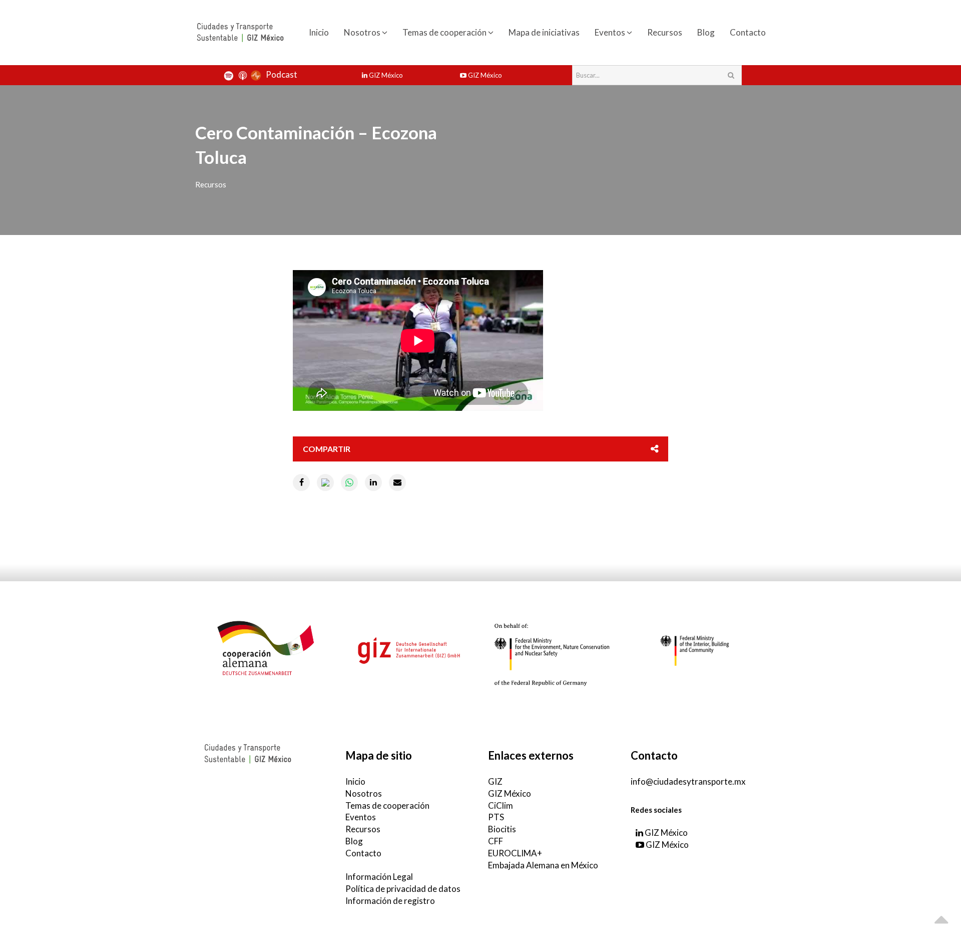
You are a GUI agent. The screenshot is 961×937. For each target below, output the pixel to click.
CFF (495, 841)
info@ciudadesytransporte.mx (688, 781)
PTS (496, 817)
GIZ (495, 781)
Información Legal (379, 876)
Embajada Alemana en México (543, 865)
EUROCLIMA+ (515, 853)
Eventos (611, 32)
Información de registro (390, 900)
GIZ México (385, 75)
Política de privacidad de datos (402, 888)
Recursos (664, 32)
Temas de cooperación (445, 32)
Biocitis (502, 829)
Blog (706, 32)
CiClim (500, 805)
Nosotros (363, 32)
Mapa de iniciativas (544, 32)
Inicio (319, 32)
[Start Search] (730, 75)
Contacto (748, 32)
